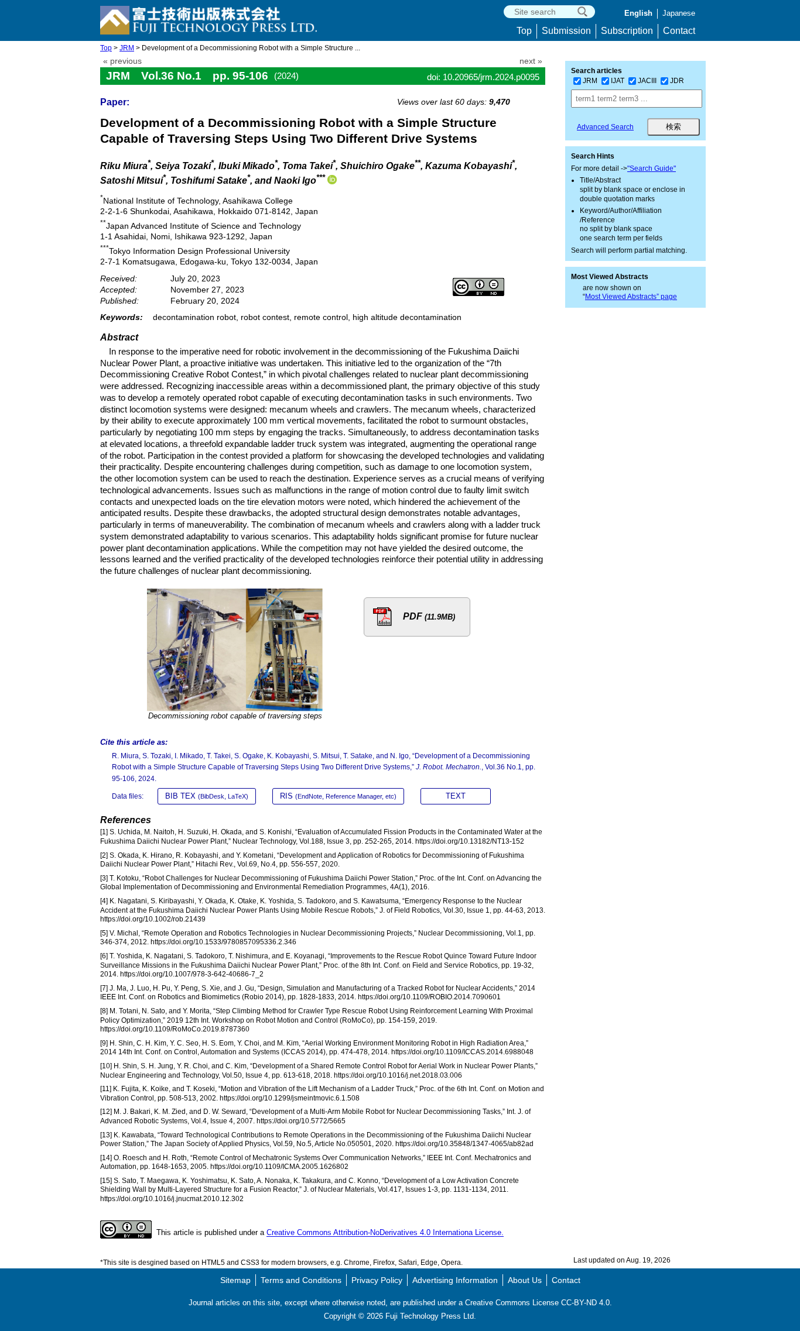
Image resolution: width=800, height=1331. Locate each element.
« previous (122, 61)
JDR (677, 81)
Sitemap (235, 1280)
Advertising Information (455, 1280)
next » (530, 61)
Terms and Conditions (301, 1280)
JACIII (647, 81)
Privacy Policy (376, 1280)
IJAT (617, 81)
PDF (429, 616)
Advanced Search (605, 127)
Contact (679, 31)
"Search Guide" (651, 168)
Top (524, 31)
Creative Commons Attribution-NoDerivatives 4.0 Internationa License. (385, 1233)
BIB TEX (206, 796)
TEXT (455, 796)
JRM (126, 48)
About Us (525, 1280)
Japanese (678, 13)
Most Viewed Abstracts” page (631, 297)
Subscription (627, 31)
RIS (338, 796)
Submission (566, 31)
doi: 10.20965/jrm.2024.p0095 (483, 77)
